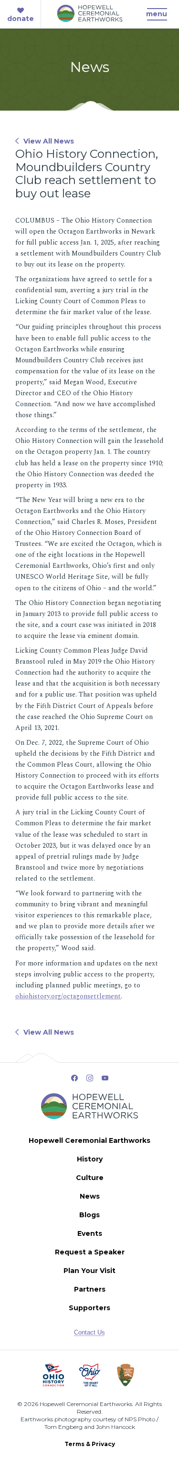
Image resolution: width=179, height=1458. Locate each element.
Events (89, 1233)
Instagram (89, 1078)
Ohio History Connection (53, 1375)
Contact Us (89, 1332)
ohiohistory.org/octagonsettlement (68, 996)
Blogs (89, 1215)
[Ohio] (89, 1375)
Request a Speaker (90, 1252)
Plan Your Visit (89, 1270)
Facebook (74, 1078)
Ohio (89, 1375)
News (90, 1196)
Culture (90, 1177)
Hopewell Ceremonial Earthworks (89, 1140)
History (90, 1159)
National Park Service (126, 1375)
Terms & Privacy (89, 1444)
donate (20, 18)
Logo (89, 19)
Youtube (105, 1078)
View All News (48, 141)
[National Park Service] (126, 1375)
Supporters (89, 1308)
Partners (89, 1289)
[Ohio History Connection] (53, 1375)
